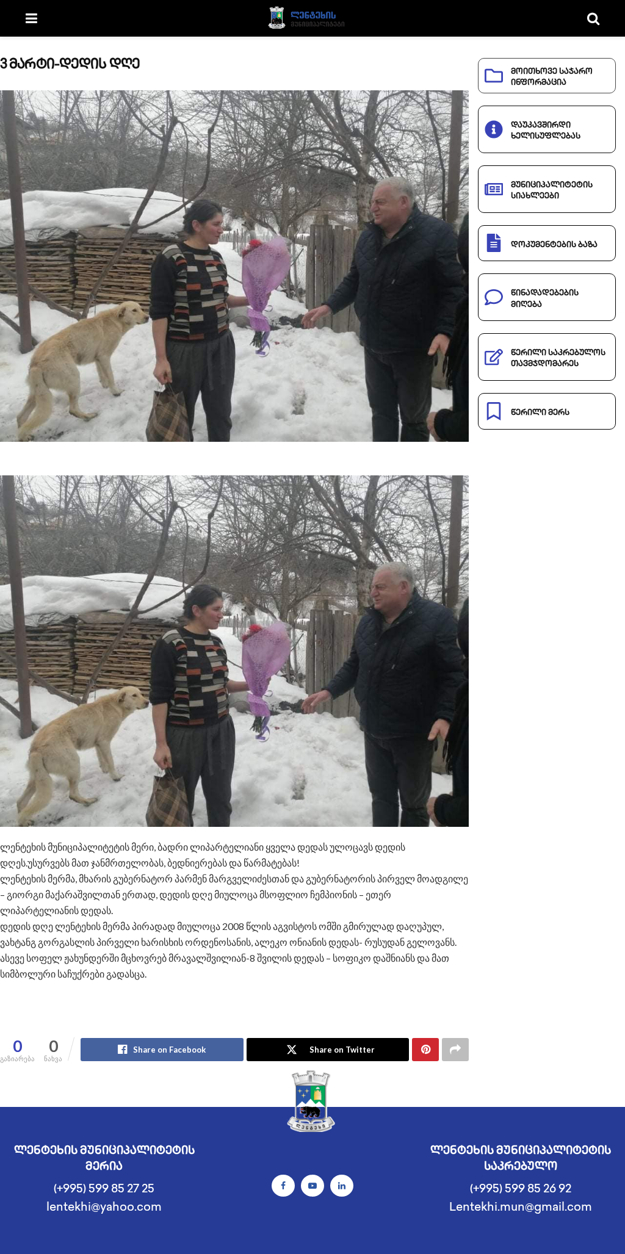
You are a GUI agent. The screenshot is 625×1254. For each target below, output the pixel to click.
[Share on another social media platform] (455, 1049)
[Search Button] (593, 18)
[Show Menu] (31, 18)
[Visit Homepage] (312, 18)
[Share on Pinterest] (425, 1049)
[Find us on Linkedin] (341, 1186)
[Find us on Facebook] (283, 1186)
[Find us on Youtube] (312, 1186)
